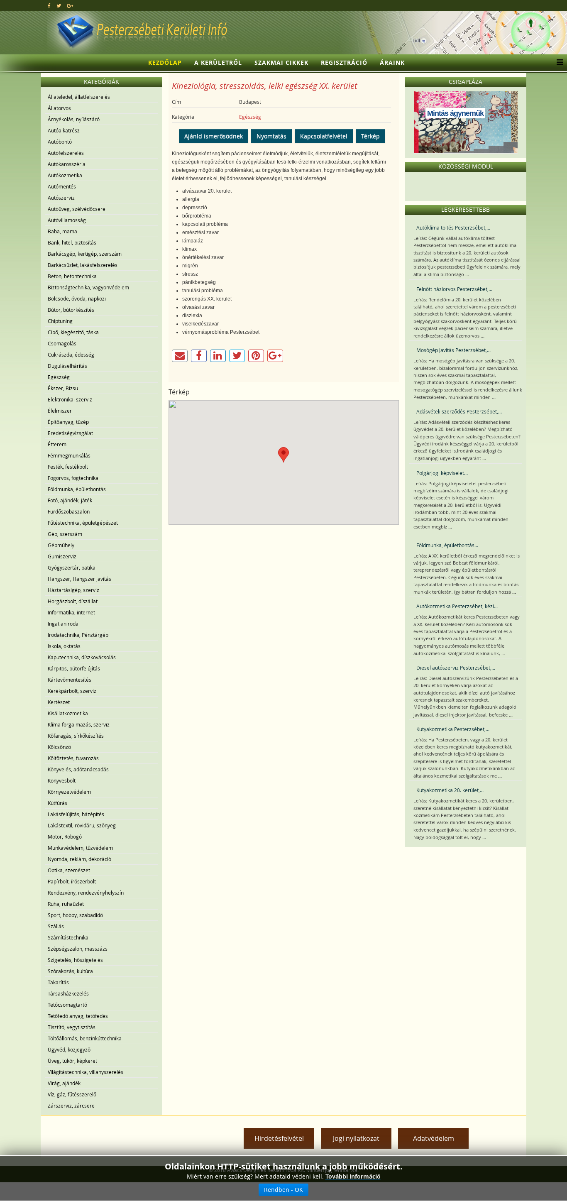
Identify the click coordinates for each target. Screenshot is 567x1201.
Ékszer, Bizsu (63, 388)
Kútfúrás (57, 803)
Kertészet (59, 702)
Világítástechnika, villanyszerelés (85, 1072)
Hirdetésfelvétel (279, 1138)
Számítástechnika (68, 937)
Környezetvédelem (69, 791)
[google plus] (70, 5)
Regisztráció (344, 62)
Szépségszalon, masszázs (78, 948)
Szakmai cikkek (281, 62)
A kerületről (218, 62)
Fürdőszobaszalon (69, 511)
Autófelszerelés (66, 152)
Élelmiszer (60, 410)
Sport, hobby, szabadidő (75, 915)
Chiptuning (60, 321)
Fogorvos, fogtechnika (73, 478)
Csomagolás (62, 343)
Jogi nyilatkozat (356, 1138)
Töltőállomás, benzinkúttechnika (85, 1038)
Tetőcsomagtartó (67, 1004)
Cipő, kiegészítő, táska (73, 332)
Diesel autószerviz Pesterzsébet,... (455, 667)
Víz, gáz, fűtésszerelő (72, 1094)
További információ (353, 1176)
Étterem (57, 444)
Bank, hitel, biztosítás (72, 242)
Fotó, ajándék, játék (70, 500)
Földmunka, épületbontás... (447, 545)
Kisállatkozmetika (68, 713)
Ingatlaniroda (63, 623)
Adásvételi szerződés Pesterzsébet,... (459, 411)
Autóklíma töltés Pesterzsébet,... (453, 227)
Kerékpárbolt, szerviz (72, 690)
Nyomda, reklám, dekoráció (79, 859)
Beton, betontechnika (72, 276)
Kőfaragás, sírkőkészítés (76, 735)
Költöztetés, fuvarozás (73, 758)
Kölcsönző (59, 747)
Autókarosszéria (67, 164)
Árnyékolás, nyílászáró (74, 119)
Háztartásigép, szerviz (73, 590)
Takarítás (58, 982)
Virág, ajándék (64, 1083)
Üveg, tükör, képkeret (72, 1060)
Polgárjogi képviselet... (442, 473)
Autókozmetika (65, 175)
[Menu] (557, 62)
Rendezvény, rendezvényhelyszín (86, 892)
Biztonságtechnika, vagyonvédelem (88, 287)
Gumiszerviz (62, 556)
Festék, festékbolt (68, 466)
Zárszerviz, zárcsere (71, 1105)
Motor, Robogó (65, 836)
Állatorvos (59, 108)
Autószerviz (61, 197)
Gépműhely (61, 545)
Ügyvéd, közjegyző (69, 1049)
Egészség (59, 377)
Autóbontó (60, 141)
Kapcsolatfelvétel (323, 136)
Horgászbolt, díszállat (73, 601)
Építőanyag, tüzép (68, 421)
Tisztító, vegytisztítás (71, 1027)
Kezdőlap (165, 62)
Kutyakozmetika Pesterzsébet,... (452, 729)
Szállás (56, 926)
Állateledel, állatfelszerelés (79, 96)
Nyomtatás (271, 136)
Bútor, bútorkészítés (71, 309)
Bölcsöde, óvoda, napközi (77, 298)
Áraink (392, 62)
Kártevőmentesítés (69, 679)
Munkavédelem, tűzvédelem (80, 847)
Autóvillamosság (67, 220)
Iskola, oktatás (64, 646)
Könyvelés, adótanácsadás (78, 769)
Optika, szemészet (69, 870)
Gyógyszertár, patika (71, 567)
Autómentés (62, 186)
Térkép (370, 136)
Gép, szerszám (65, 534)
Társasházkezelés (68, 993)
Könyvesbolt (62, 780)
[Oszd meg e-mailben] (180, 356)
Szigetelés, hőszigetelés (75, 959)
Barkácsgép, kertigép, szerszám (85, 253)
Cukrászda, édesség (71, 354)
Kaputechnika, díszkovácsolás (82, 657)
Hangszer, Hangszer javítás (79, 578)
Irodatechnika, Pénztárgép (78, 634)
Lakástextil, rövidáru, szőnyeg (82, 825)
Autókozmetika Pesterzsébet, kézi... (457, 606)
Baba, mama (62, 231)
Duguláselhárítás (67, 365)
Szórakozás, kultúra (70, 971)
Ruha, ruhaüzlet (66, 903)
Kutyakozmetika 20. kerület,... (450, 790)
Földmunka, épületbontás (77, 489)
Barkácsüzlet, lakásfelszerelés (82, 265)
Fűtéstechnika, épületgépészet (83, 522)
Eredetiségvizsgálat (70, 433)
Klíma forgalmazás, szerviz (79, 724)
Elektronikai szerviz (70, 399)
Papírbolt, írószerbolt (72, 881)
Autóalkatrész (64, 130)
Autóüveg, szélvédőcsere (76, 208)
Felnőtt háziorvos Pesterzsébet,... (454, 289)
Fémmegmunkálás (69, 455)
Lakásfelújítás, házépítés (76, 814)
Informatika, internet (71, 612)
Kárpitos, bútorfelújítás (74, 668)
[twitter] (58, 5)
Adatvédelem (433, 1138)
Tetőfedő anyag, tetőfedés (78, 1016)
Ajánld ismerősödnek (213, 136)
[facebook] (49, 5)
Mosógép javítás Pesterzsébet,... (453, 350)
